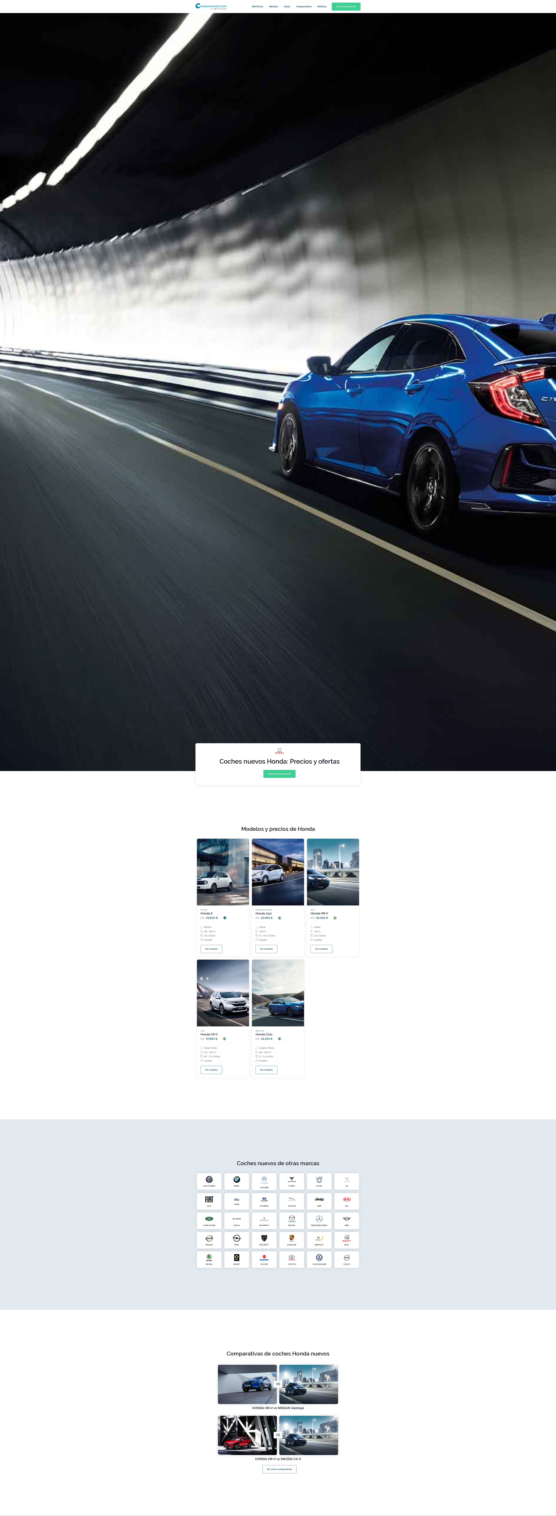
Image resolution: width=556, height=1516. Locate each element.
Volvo (346, 1264)
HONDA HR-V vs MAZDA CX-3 (278, 1459)
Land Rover (209, 1225)
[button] (346, 7)
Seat (346, 1245)
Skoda (209, 1264)
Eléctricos (257, 6)
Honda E (207, 913)
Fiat (209, 1206)
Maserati (264, 1225)
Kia (346, 1206)
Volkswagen (319, 1264)
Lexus (237, 1225)
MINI (347, 1225)
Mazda (291, 1225)
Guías (287, 6)
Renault (319, 1245)
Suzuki (264, 1264)
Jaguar (292, 1206)
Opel (236, 1245)
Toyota (292, 1264)
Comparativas (304, 6)
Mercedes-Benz (319, 1225)
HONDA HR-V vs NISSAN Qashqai (278, 1408)
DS (346, 1186)
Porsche (291, 1245)
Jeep (319, 1206)
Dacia (319, 1186)
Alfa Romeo (209, 1186)
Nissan (209, 1245)
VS (278, 1384)
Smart (236, 1264)
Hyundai (264, 1206)
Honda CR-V (209, 1034)
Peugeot (264, 1245)
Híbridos (273, 6)
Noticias (322, 6)
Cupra (291, 1186)
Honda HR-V (319, 913)
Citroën (264, 1187)
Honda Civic (264, 1034)
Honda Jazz (264, 913)
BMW (236, 1186)
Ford (236, 1204)
